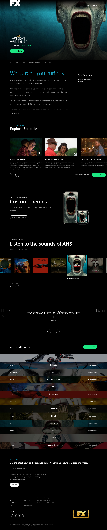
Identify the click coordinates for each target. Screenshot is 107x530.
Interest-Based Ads (28, 503)
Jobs (11, 500)
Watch (95, 5)
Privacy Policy (42, 477)
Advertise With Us (28, 505)
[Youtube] (90, 76)
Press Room (14, 503)
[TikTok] (23, 515)
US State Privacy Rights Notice (18, 479)
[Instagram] (80, 76)
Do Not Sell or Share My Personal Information (47, 503)
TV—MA (12, 511)
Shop (11, 498)
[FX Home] (15, 3)
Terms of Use (18, 477)
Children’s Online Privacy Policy (44, 500)
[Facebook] (85, 76)
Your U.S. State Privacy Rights (43, 498)
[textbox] (28, 469)
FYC (11, 505)
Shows (88, 5)
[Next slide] (17, 175)
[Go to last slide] (11, 285)
